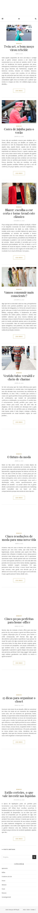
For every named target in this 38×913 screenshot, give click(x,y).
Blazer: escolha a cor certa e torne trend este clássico (19, 213)
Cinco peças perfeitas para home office (19, 620)
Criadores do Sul (7, 876)
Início (24, 909)
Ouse (3, 889)
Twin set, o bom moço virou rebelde (19, 48)
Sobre (28, 909)
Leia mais (19, 90)
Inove (3, 880)
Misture (4, 885)
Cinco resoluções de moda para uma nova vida (19, 537)
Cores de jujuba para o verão (19, 130)
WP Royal (16, 909)
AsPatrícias (19, 6)
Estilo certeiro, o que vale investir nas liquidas (19, 794)
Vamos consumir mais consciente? (19, 294)
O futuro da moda (19, 457)
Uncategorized (6, 897)
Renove (19, 43)
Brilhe (3, 872)
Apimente (5, 868)
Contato (32, 909)
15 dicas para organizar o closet (19, 699)
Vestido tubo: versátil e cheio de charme (19, 377)
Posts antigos (9, 849)
